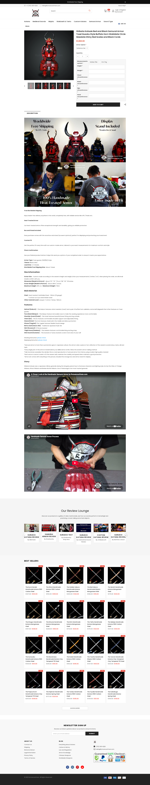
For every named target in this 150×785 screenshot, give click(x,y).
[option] (49, 55)
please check (41, 338)
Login (117, 10)
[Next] (72, 55)
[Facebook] (67, 767)
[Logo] (35, 13)
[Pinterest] (77, 767)
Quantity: (79, 53)
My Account (119, 12)
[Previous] (25, 55)
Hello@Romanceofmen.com (51, 6)
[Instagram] (72, 767)
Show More (75, 708)
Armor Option (81, 45)
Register (123, 10)
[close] (125, 2)
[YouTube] (82, 767)
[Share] (124, 104)
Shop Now (66, 539)
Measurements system (82, 62)
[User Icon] (113, 11)
